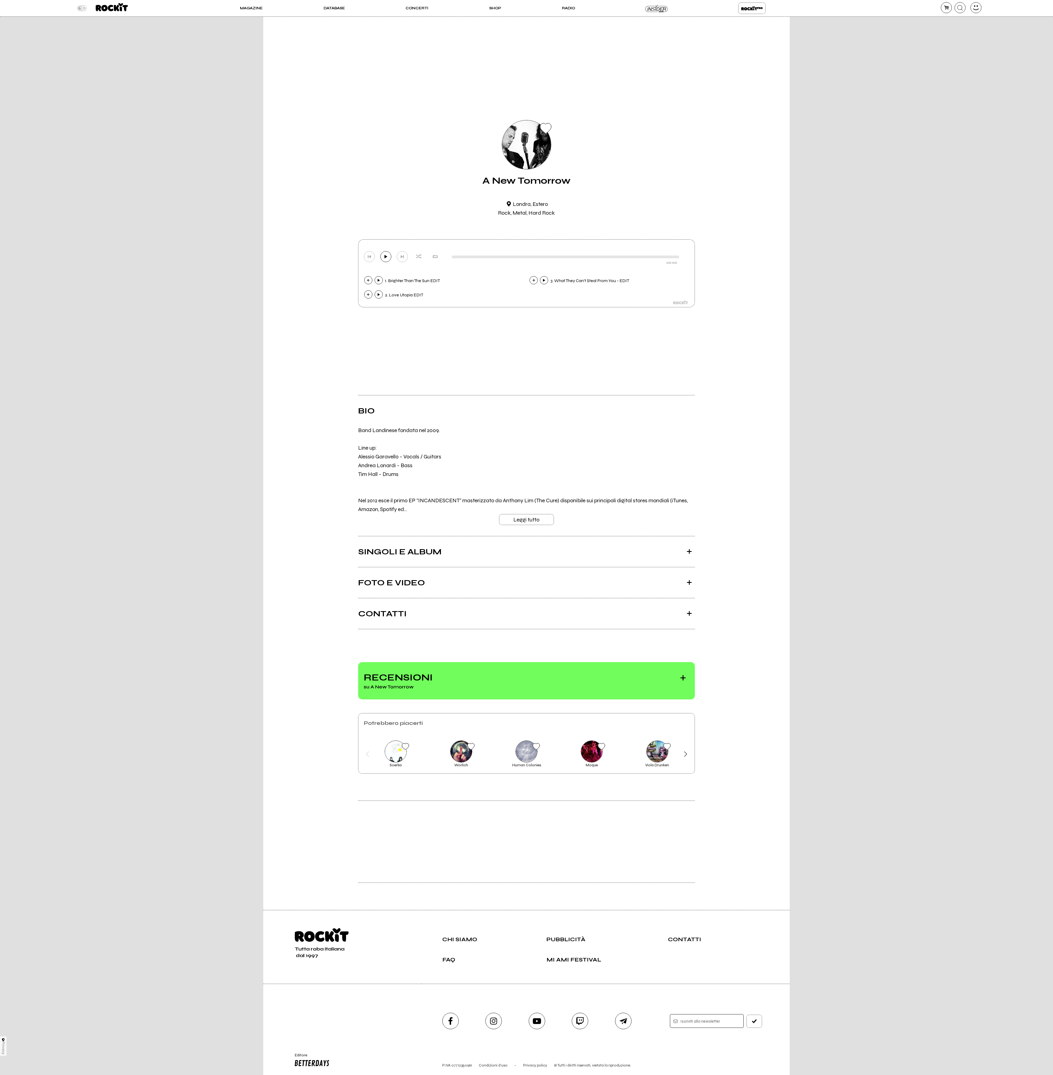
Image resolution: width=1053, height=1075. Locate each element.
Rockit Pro (752, 8)
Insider (656, 8)
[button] (367, 754)
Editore (298, 1057)
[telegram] (623, 1021)
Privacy (3, 1048)
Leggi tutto (526, 519)
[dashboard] (975, 7)
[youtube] (537, 1021)
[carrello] (946, 7)
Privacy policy (535, 1065)
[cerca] (960, 7)
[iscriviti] (754, 1021)
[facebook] (450, 1021)
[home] (112, 8)
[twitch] (580, 1021)
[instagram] (493, 1021)
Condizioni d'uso (493, 1065)
